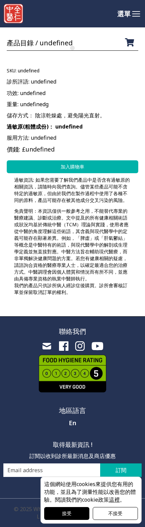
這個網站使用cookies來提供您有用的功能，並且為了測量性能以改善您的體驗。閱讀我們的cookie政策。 (90, 491)
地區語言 (72, 410)
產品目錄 (20, 42)
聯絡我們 (72, 331)
